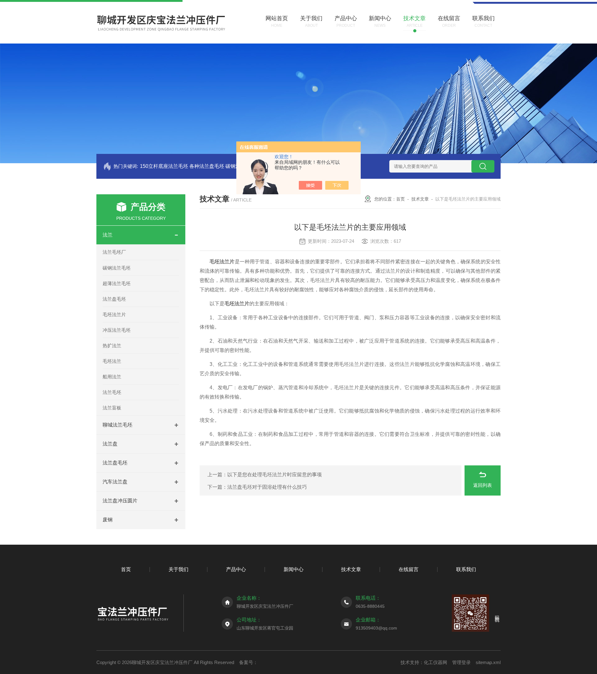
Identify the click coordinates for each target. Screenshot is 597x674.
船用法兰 (112, 376)
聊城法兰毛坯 (117, 424)
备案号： (248, 662)
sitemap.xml (488, 662)
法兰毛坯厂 (114, 252)
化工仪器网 (435, 662)
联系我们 (466, 569)
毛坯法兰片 (114, 314)
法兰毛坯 (112, 392)
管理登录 (461, 662)
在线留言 (409, 569)
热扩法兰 (112, 345)
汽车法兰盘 (115, 481)
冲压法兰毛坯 (117, 330)
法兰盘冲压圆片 (120, 500)
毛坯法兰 (112, 361)
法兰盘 (110, 443)
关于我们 (178, 569)
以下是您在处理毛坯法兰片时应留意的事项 (274, 474)
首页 (400, 198)
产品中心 (236, 569)
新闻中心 (293, 569)
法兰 (108, 235)
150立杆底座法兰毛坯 (164, 166)
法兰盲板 (112, 407)
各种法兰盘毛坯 (206, 166)
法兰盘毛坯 (114, 299)
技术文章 (420, 198)
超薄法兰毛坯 (117, 283)
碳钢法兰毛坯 (117, 267)
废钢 (108, 519)
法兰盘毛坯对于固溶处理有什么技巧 (267, 487)
